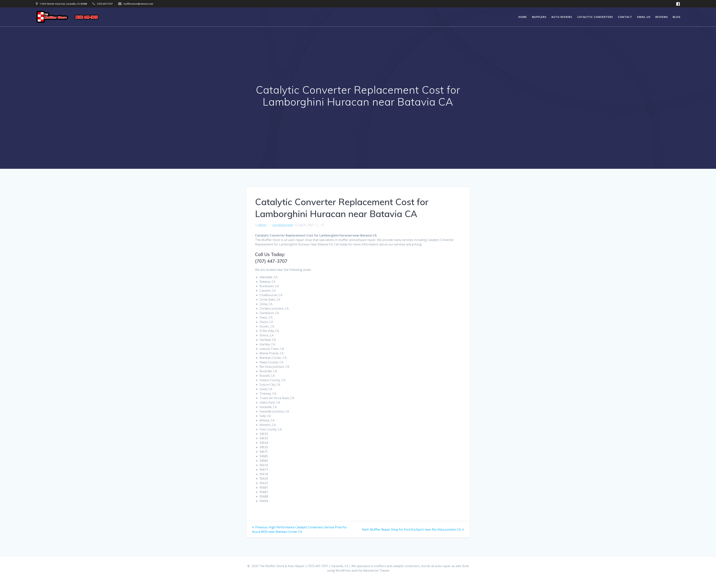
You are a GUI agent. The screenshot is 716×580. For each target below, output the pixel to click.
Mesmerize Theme (376, 570)
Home (522, 17)
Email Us (643, 17)
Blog (676, 17)
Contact (625, 17)
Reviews (661, 17)
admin (262, 225)
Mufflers (539, 17)
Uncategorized (282, 225)
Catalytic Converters (595, 17)
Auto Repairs (561, 17)
